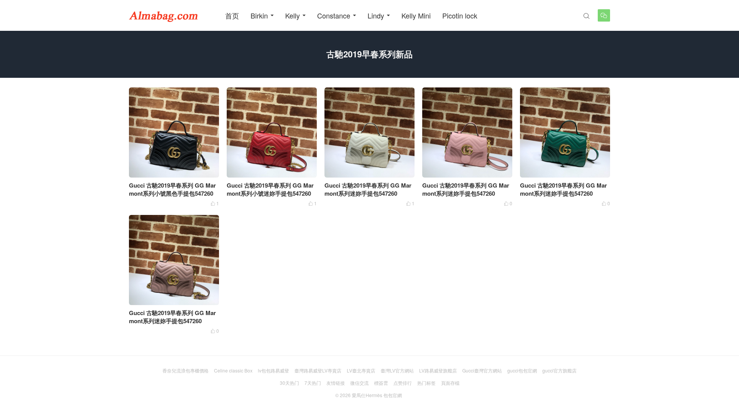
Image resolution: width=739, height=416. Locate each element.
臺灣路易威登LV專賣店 (317, 370)
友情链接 (335, 382)
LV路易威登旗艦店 (438, 370)
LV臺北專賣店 (361, 370)
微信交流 (359, 382)
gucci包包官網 (522, 370)
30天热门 (289, 382)
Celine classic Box (233, 370)
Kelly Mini (416, 15)
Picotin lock (459, 15)
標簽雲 (381, 382)
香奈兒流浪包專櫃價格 (185, 370)
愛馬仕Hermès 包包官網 (377, 395)
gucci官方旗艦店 (559, 370)
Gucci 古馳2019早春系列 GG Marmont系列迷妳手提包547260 (367, 189)
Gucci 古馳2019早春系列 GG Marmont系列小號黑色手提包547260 (172, 189)
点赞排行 (402, 382)
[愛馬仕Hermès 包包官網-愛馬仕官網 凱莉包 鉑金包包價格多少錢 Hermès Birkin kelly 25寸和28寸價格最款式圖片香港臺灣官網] (163, 15)
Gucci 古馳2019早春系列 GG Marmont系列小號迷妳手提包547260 (270, 189)
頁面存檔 (450, 382)
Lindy (376, 15)
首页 (232, 15)
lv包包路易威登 (273, 370)
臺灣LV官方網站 (397, 370)
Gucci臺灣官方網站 (482, 370)
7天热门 (312, 382)
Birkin (259, 15)
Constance (333, 15)
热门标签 (426, 382)
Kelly (292, 15)
